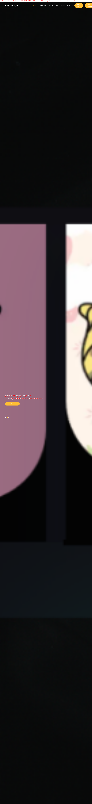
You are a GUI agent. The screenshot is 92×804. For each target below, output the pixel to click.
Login (63, 5)
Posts (51, 5)
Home (35, 5)
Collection (42, 5)
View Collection (12, 404)
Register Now (79, 5)
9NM (57, 5)
